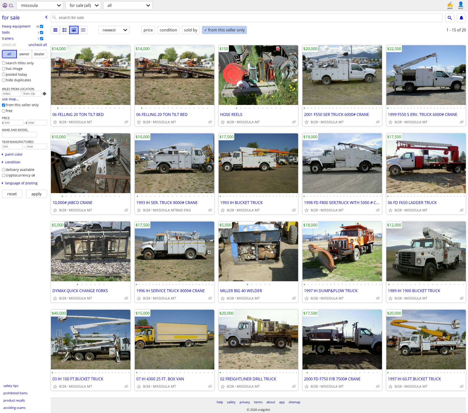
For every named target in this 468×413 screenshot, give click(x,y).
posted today (16, 74)
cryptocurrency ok (20, 175)
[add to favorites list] (55, 122)
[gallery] (73, 30)
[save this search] (461, 17)
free (9, 110)
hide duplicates (18, 80)
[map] (83, 30)
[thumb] (64, 30)
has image (14, 68)
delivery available (20, 169)
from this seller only (22, 105)
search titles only (20, 63)
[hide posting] (126, 122)
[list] (55, 30)
